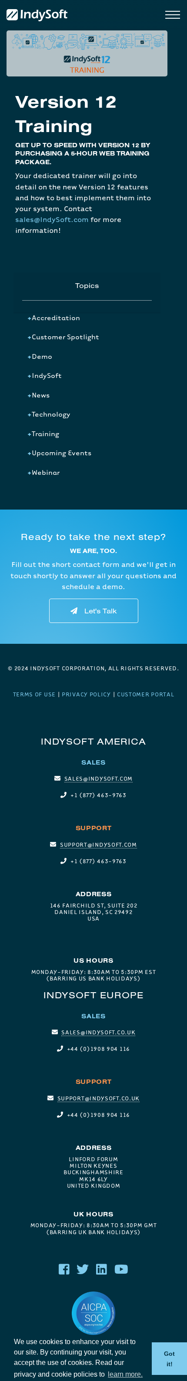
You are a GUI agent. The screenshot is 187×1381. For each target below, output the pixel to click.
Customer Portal (145, 694)
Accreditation (56, 317)
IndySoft (47, 375)
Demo (42, 356)
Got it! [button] (169, 1359)
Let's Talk (100, 610)
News (41, 395)
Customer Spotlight (65, 336)
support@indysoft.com (98, 844)
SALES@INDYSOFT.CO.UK (98, 1032)
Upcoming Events (61, 452)
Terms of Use (34, 694)
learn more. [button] (125, 1374)
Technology (51, 414)
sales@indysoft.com (98, 778)
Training (45, 433)
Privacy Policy (86, 694)
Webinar (46, 472)
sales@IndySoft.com (52, 219)
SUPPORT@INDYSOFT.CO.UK (98, 1098)
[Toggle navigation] (172, 15)
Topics (87, 285)
